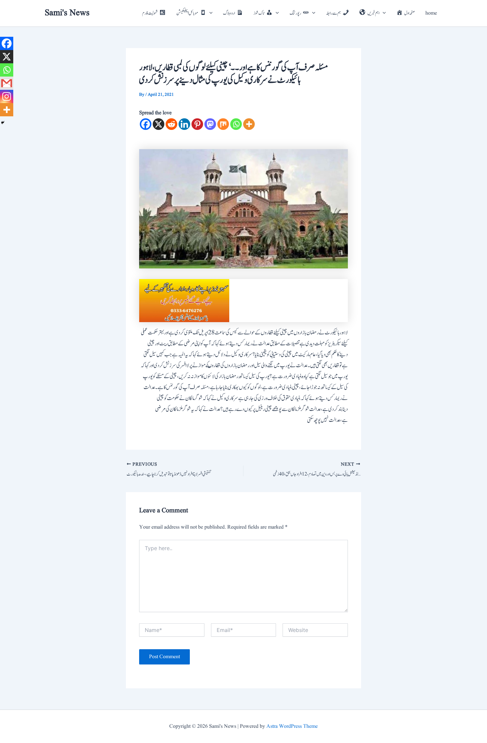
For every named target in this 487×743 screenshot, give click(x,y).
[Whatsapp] (236, 124)
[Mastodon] (210, 124)
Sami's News (67, 13)
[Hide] (2, 122)
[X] (158, 124)
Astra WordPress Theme (292, 726)
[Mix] (223, 124)
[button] (209, 13)
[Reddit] (171, 124)
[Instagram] (6, 96)
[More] (249, 124)
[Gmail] (6, 83)
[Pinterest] (197, 124)
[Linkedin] (184, 124)
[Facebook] (145, 124)
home (431, 13)
